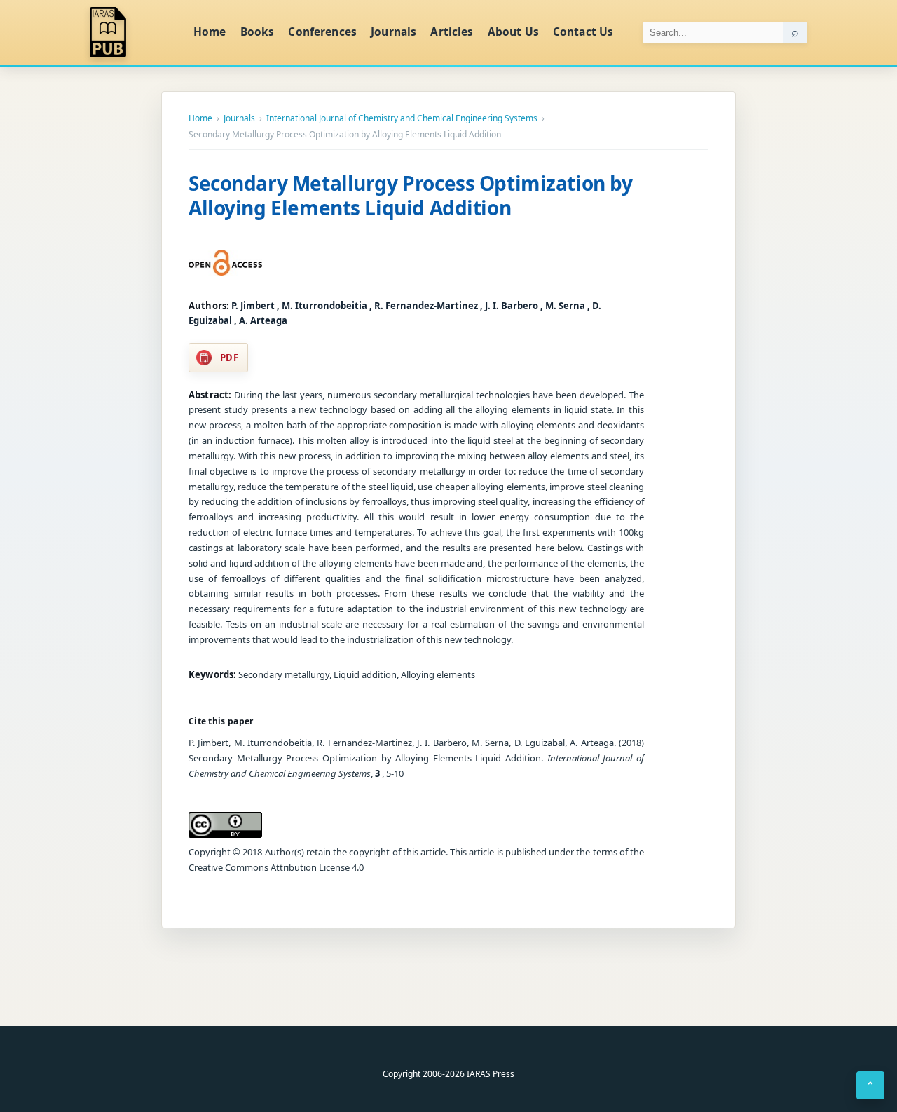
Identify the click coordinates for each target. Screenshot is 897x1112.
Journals (393, 31)
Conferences (322, 31)
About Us (513, 31)
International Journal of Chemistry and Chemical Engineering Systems (401, 118)
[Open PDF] (225, 263)
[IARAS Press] (132, 32)
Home (209, 31)
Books (257, 31)
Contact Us (583, 31)
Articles (451, 31)
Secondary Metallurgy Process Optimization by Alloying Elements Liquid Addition (411, 195)
